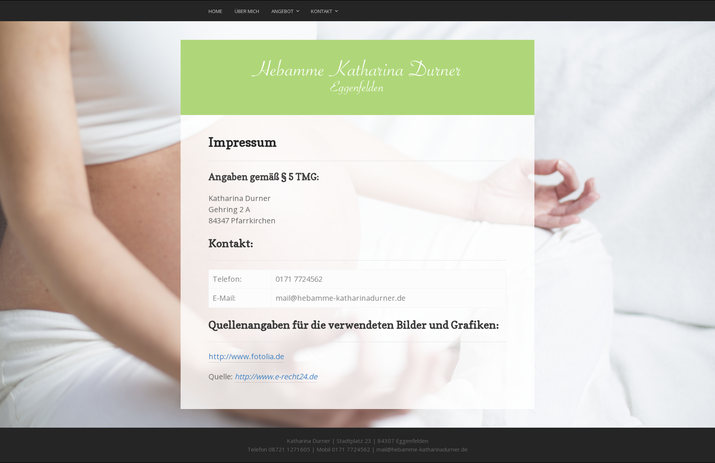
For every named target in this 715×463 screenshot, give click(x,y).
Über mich (247, 11)
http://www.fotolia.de (246, 356)
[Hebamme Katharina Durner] (357, 77)
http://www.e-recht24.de (276, 376)
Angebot (282, 11)
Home (215, 11)
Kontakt (321, 11)
